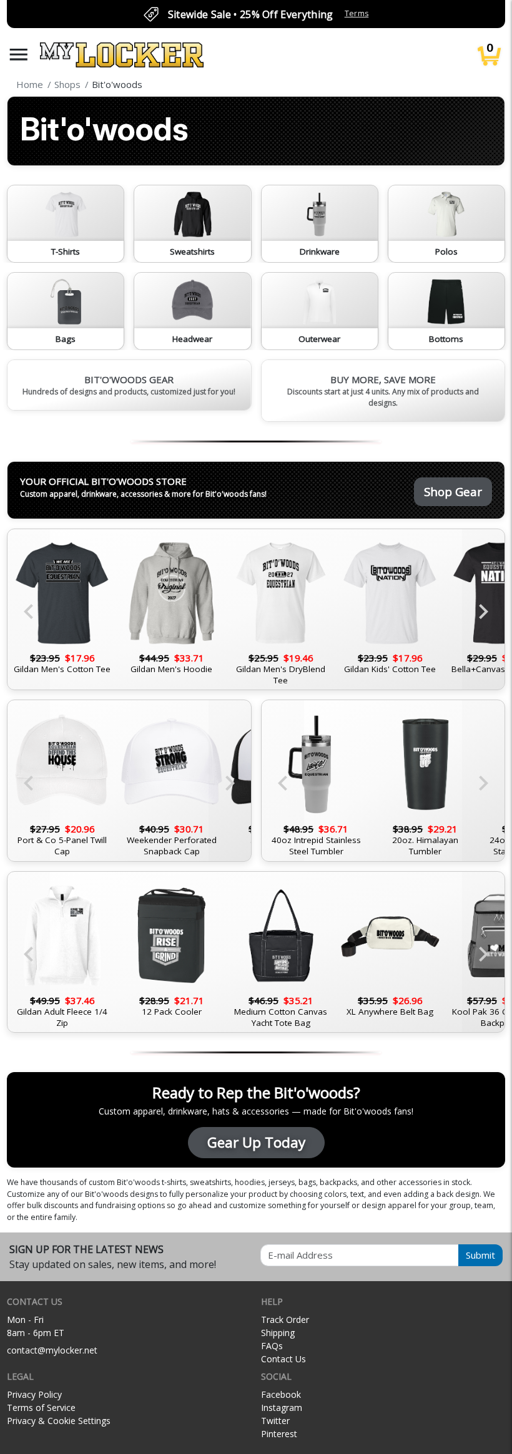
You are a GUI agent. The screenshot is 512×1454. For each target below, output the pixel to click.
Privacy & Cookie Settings (59, 1421)
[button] (19, 55)
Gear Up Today (256, 1142)
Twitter (275, 1421)
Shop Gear (453, 491)
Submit (480, 1255)
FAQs (272, 1346)
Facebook (281, 1394)
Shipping (278, 1333)
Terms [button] (357, 13)
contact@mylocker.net (52, 1350)
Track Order (285, 1319)
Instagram (281, 1407)
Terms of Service (41, 1407)
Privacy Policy (34, 1394)
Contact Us (283, 1359)
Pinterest (279, 1434)
